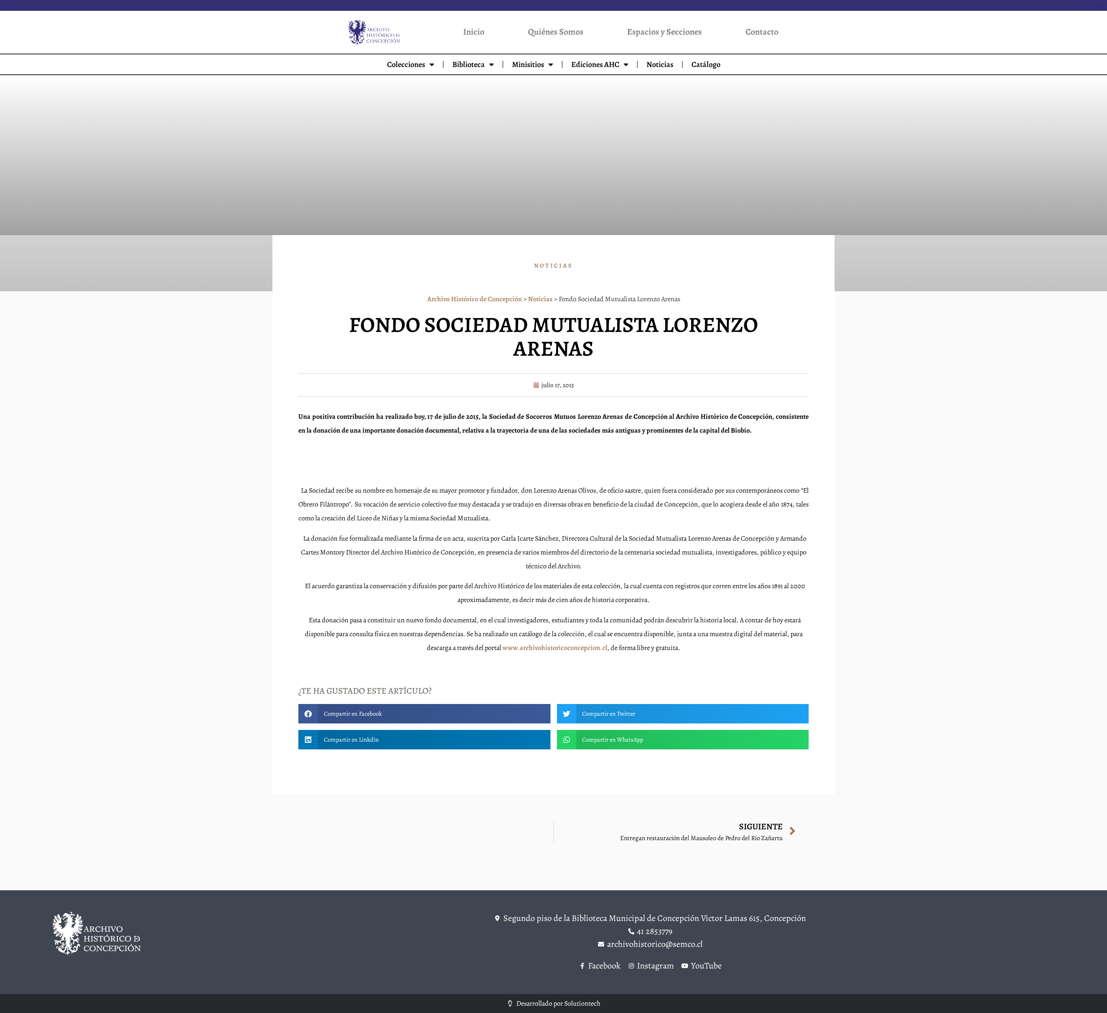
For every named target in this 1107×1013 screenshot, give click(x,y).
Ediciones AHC (595, 64)
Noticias (659, 64)
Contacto (761, 32)
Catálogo (705, 64)
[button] (424, 713)
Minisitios (528, 64)
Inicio (473, 32)
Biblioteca (468, 64)
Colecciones (406, 64)
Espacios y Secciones (664, 32)
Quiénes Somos (555, 32)
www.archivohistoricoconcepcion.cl (554, 648)
